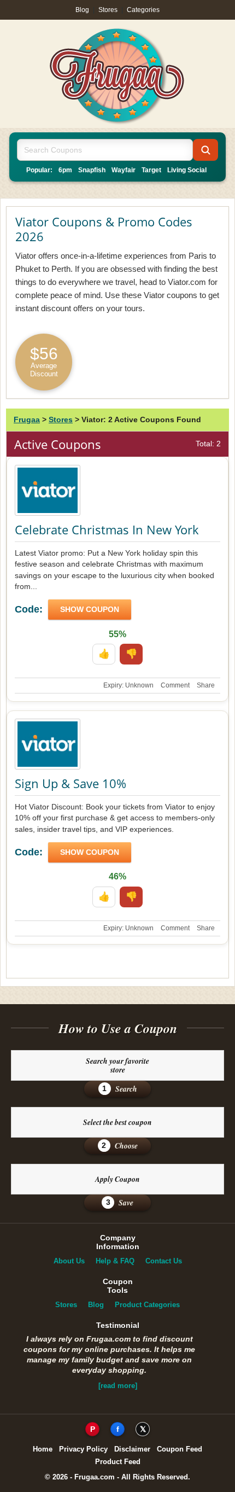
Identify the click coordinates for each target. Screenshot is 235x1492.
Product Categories (147, 1305)
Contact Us (163, 1261)
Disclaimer (132, 1449)
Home (42, 1449)
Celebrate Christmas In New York (107, 529)
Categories (143, 10)
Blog (82, 10)
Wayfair (123, 170)
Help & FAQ (115, 1261)
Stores (108, 10)
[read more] (117, 1386)
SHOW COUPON (89, 609)
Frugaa (27, 419)
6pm (65, 170)
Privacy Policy (83, 1449)
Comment (175, 685)
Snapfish (91, 170)
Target (151, 170)
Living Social (187, 170)
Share (206, 685)
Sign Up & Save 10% (70, 783)
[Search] (205, 150)
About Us (69, 1261)
